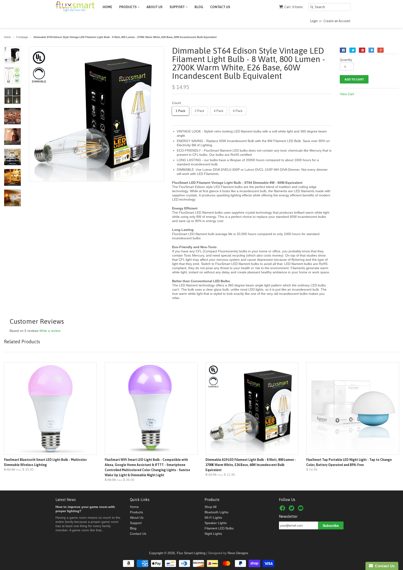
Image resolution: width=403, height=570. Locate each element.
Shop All (210, 507)
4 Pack (218, 111)
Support (177, 7)
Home (107, 7)
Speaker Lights (216, 523)
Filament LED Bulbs (219, 528)
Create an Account (337, 21)
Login (314, 21)
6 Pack (238, 111)
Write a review (49, 331)
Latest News (66, 499)
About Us (154, 7)
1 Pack (180, 111)
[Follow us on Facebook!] (283, 509)
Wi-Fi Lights (213, 517)
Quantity (346, 60)
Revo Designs (238, 553)
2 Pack (199, 111)
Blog (199, 7)
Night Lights (213, 533)
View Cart (347, 94)
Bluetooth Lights (216, 512)
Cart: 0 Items (293, 7)
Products (128, 7)
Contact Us (220, 7)
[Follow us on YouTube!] (301, 509)
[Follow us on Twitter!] (292, 509)
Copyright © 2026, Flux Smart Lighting (177, 553)
